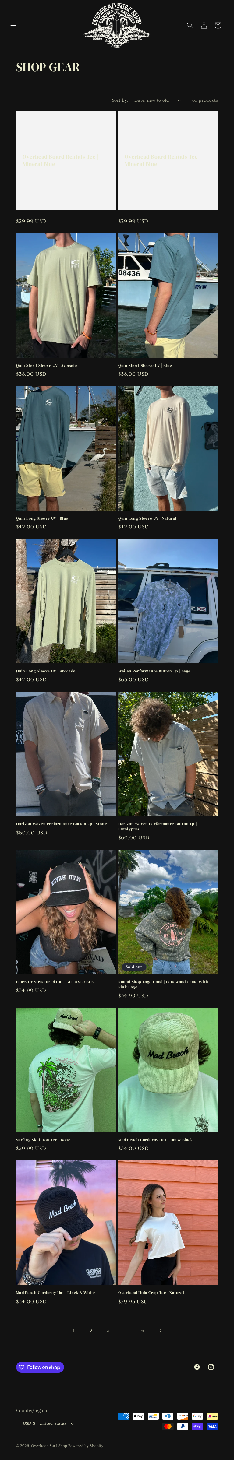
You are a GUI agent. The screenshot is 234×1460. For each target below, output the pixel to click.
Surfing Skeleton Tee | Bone (43, 1140)
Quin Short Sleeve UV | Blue (145, 365)
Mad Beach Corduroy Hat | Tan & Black (155, 1140)
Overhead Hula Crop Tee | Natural (151, 1292)
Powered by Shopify (85, 1446)
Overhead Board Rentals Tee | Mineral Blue (61, 160)
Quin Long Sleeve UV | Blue (42, 518)
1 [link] (74, 1330)
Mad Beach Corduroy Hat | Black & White (56, 1292)
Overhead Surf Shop (49, 1446)
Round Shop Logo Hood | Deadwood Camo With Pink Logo (163, 985)
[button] (13, 25)
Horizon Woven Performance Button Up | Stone (61, 824)
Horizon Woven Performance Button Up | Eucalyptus (157, 827)
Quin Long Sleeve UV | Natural (147, 518)
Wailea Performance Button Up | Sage (154, 671)
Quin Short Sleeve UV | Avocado (46, 365)
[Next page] (160, 1331)
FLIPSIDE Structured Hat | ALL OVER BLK (55, 982)
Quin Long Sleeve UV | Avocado (46, 671)
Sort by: (120, 100)
